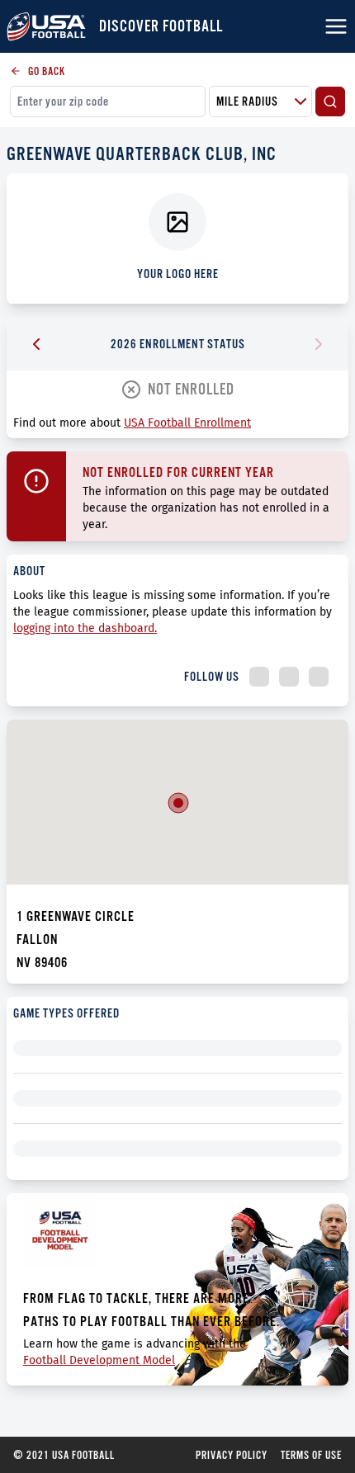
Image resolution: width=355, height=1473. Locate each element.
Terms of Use (311, 1455)
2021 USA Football (64, 1454)
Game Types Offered (66, 1013)
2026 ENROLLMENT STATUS (178, 344)
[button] (178, 803)
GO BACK (46, 71)
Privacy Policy (231, 1455)
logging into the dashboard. (85, 628)
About (29, 571)
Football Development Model (99, 1360)
